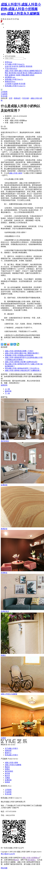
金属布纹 (12, 75)
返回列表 (8, 391)
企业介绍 (8, 66)
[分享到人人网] (15, 344)
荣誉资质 (29, 66)
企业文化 (15, 66)
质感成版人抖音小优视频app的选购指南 (19, 355)
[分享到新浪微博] (8, 344)
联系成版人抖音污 (15, 86)
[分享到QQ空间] (5, 344)
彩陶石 (7, 769)
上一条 (7, 389)
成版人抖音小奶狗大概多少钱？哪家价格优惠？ (22, 353)
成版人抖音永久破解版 (26, 71)
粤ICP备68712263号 (8, 854)
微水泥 (25, 73)
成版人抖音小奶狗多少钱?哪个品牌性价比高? (21, 362)
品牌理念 (22, 66)
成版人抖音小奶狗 (11, 71)
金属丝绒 (36, 73)
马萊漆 (18, 75)
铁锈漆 (7, 782)
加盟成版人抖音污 (14, 79)
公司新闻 (8, 84)
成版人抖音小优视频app (30, 858)
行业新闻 (15, 84)
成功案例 (10, 77)
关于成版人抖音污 (14, 64)
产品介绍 (11, 68)
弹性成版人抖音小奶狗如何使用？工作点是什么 (22, 368)
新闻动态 (10, 81)
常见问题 (22, 84)
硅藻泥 (31, 75)
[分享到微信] (18, 344)
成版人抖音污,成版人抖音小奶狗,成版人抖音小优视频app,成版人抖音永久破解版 (21, 8)
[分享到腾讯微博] (11, 344)
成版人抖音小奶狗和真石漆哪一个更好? (19, 351)
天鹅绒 (30, 73)
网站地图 (4, 868)
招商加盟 (8, 750)
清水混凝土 (31, 860)
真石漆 (19, 73)
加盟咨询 (4, 385)
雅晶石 (37, 71)
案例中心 (8, 753)
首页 (8, 62)
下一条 (7, 393)
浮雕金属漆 (25, 75)
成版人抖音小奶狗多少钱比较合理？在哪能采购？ (23, 370)
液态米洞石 (13, 73)
